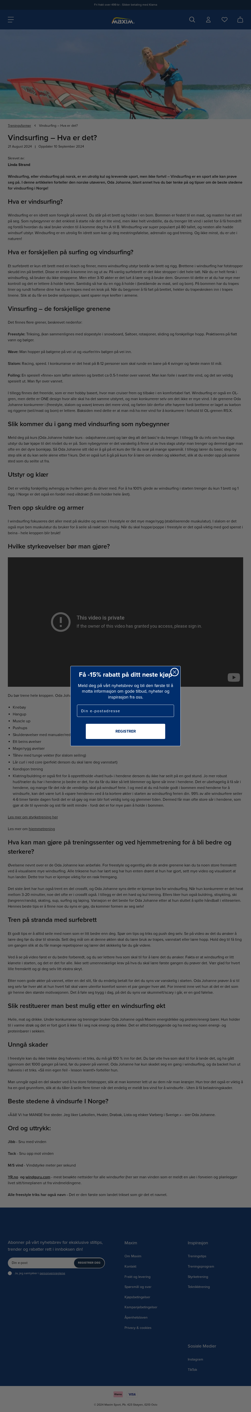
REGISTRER (125, 731)
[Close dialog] (174, 672)
